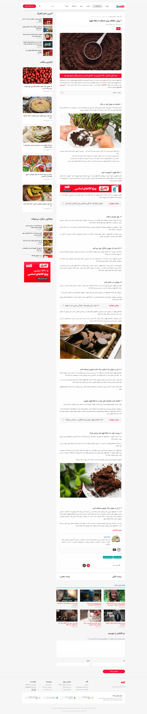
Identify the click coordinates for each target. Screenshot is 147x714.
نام (124, 661)
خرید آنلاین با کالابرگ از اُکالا (65, 685)
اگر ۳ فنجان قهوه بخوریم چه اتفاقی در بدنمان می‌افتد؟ (84, 420)
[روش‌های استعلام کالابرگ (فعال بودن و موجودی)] (47, 53)
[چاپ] (84, 565)
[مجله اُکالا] (120, 6)
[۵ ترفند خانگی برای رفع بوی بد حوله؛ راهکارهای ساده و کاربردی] (90, 616)
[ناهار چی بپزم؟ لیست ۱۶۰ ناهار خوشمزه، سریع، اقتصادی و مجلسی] (37, 163)
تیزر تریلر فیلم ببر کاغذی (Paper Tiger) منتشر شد (115, 624)
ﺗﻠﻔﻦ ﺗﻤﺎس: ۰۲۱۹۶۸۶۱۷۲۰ (30, 685)
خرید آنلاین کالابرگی (111, 76)
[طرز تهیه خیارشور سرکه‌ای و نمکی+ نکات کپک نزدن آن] (37, 193)
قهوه (118, 29)
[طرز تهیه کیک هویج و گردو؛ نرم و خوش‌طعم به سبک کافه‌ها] (47, 243)
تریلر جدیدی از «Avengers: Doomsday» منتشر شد (67, 604)
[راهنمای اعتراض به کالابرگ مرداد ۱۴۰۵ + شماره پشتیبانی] (47, 21)
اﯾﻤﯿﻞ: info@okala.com (30, 687)
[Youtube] (114, 550)
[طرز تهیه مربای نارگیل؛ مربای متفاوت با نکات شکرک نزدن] (37, 105)
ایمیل (88, 661)
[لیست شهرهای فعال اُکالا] (47, 250)
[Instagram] (119, 550)
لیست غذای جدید (47, 689)
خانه (118, 17)
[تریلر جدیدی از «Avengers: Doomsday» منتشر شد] (66, 596)
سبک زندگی (98, 6)
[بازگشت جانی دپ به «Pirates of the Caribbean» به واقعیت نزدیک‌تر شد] (114, 596)
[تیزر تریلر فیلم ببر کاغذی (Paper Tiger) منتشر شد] (114, 616)
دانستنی (88, 6)
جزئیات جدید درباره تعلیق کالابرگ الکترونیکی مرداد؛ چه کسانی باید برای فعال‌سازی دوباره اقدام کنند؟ (32, 44)
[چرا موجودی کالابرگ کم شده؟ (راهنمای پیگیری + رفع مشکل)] (47, 29)
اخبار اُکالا (74, 6)
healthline (116, 530)
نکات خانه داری (108, 557)
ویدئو (81, 6)
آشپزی (107, 6)
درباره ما (66, 6)
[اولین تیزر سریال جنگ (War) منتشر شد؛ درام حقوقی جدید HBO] (66, 616)
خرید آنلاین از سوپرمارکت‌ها (82, 687)
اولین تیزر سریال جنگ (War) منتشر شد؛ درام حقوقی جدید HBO (67, 624)
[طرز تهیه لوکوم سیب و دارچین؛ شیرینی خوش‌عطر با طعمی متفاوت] (37, 134)
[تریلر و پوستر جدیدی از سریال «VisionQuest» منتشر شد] (90, 596)
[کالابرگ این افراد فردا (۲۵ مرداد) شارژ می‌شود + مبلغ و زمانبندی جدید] (47, 37)
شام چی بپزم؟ (48, 685)
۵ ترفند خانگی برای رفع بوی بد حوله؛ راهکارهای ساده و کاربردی (92, 624)
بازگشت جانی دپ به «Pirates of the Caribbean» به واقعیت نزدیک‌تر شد (115, 604)
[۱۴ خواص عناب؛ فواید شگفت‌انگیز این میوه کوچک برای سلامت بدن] (37, 75)
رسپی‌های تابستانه (67, 689)
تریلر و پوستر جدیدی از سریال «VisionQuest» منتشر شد (94, 604)
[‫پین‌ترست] (88, 565)
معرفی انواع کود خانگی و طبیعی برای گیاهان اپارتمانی (84, 203)
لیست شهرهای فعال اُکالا (37, 248)
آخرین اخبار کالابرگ (67, 687)
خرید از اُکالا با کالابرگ (29, 6)
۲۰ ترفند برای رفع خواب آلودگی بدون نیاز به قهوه (82, 305)
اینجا (71, 76)
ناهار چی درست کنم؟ (46, 687)
